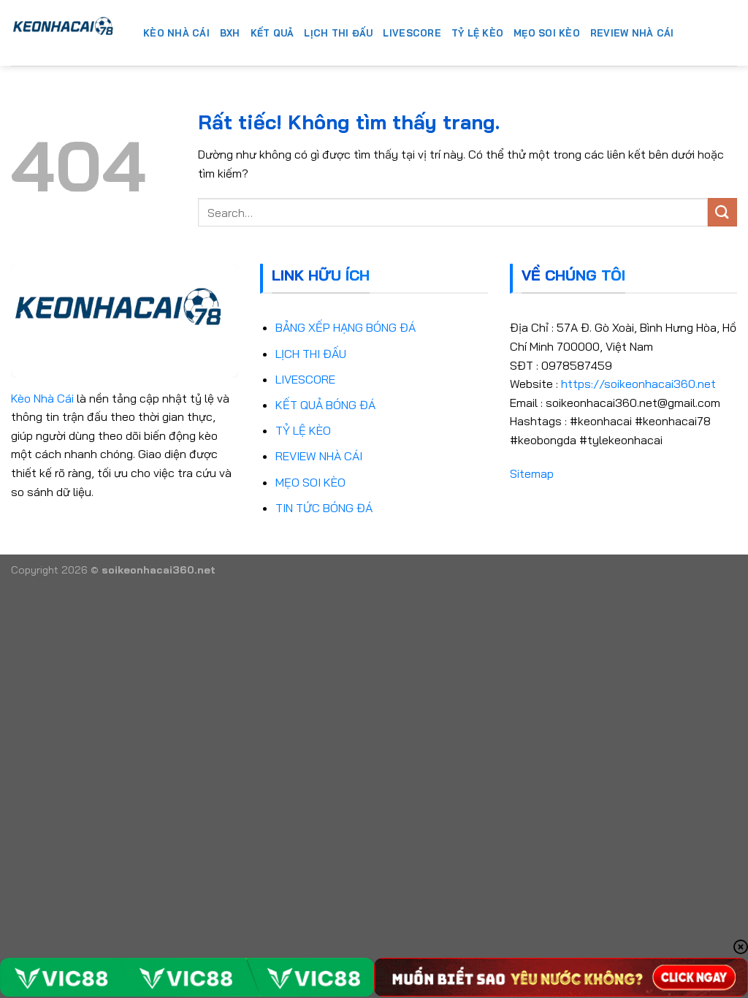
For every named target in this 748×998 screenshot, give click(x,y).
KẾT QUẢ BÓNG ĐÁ (325, 404)
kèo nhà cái (176, 33)
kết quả (272, 33)
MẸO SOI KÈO (310, 482)
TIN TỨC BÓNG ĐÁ (324, 507)
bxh (230, 33)
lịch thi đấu (338, 33)
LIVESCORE (305, 379)
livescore (411, 33)
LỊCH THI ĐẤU (310, 353)
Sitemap (532, 473)
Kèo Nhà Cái (42, 398)
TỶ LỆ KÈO (303, 430)
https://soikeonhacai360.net (638, 383)
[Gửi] (722, 212)
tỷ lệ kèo (477, 33)
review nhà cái (632, 33)
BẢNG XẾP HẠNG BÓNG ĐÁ (345, 327)
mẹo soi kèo (547, 33)
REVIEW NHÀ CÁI (318, 456)
